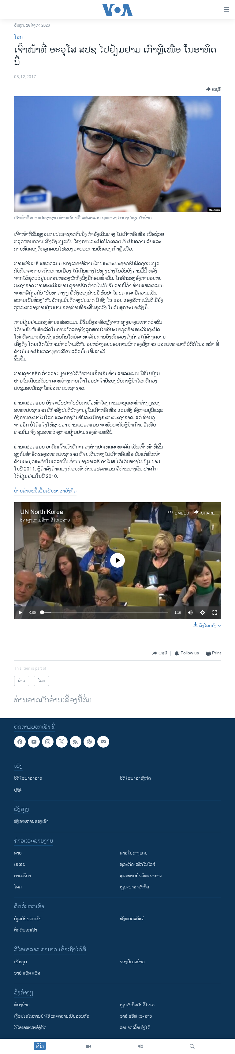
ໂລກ (18, 37)
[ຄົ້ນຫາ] (192, 1046)
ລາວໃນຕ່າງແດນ (133, 853)
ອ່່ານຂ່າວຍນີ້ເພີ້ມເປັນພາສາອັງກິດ (45, 491)
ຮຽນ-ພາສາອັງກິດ (134, 887)
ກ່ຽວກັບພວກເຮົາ (27, 919)
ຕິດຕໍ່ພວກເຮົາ (25, 930)
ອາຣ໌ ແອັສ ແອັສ (27, 973)
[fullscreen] (215, 612)
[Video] (88, 1046)
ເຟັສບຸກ (20, 962)
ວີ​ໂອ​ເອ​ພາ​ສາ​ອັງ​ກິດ (30, 1028)
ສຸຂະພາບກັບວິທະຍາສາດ (141, 876)
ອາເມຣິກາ (22, 876)
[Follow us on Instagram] (48, 742)
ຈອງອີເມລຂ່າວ (132, 962)
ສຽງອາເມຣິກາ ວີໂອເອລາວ (48, 520)
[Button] (213, 89)
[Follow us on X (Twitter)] (61, 742)
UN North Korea (41, 512)
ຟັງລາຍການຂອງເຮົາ (31, 821)
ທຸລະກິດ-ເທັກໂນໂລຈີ (137, 865)
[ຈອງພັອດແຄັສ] (103, 742)
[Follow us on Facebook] (20, 742)
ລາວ (18, 853)
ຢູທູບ (18, 790)
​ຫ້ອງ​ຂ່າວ (22, 1005)
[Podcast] (89, 742)
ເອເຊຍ (19, 865)
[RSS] (75, 742)
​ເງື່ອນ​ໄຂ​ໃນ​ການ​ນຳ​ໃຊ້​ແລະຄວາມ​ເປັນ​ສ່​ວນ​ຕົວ (51, 1016)
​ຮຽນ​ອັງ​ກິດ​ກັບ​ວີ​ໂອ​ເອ (137, 1005)
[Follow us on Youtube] (33, 742)
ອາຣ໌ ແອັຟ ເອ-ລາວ (136, 1016)
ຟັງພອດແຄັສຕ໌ (132, 919)
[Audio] (140, 1046)
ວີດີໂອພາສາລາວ (28, 778)
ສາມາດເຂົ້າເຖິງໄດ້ (135, 1028)
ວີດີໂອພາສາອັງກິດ (135, 778)
